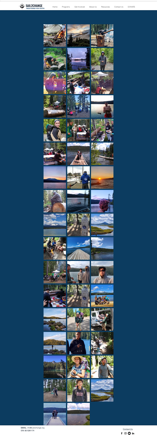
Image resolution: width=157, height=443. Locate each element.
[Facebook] (121, 433)
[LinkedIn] (133, 433)
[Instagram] (125, 433)
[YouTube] (129, 433)
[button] (66, 7)
